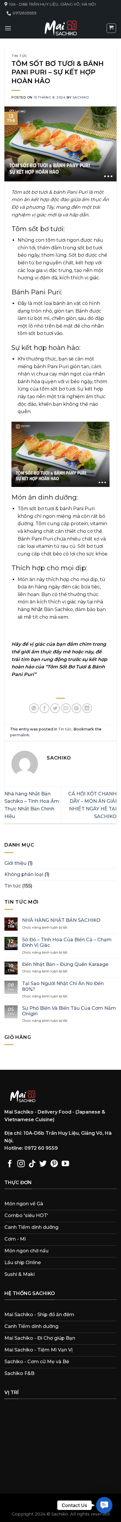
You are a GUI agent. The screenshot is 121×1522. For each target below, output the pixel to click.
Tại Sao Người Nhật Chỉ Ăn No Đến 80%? (63, 986)
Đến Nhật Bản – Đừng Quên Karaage (65, 964)
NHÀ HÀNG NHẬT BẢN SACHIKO (61, 920)
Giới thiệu (15, 863)
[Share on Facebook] (44, 708)
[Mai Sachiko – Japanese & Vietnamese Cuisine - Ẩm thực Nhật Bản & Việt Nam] (60, 28)
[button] (104, 1505)
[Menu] (7, 28)
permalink (19, 735)
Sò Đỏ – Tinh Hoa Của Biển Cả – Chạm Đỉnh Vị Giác (67, 942)
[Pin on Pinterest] (76, 708)
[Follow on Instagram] (21, 1164)
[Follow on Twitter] (43, 1164)
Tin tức (19, 56)
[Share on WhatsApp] (34, 708)
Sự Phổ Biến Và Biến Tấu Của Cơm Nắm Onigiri (69, 1011)
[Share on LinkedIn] (87, 708)
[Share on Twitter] (55, 708)
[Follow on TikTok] (32, 1164)
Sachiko (81, 97)
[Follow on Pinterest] (54, 1164)
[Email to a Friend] (66, 708)
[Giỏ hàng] (111, 28)
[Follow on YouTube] (65, 1164)
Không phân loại (23, 874)
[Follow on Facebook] (10, 1164)
